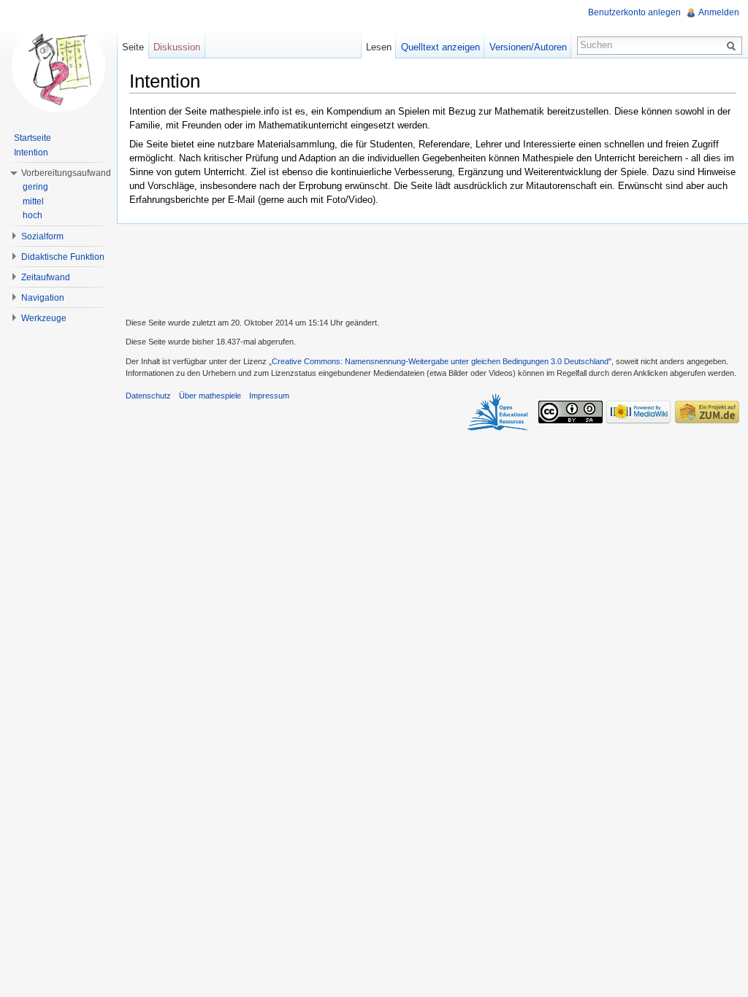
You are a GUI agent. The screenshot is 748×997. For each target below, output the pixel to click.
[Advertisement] (432, 268)
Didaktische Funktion (62, 257)
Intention (31, 152)
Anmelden (718, 12)
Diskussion (176, 47)
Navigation (42, 298)
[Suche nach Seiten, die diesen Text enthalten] (733, 45)
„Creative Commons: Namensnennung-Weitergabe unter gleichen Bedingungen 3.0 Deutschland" (440, 361)
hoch (32, 215)
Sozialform (42, 236)
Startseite (32, 138)
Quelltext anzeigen (440, 47)
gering (35, 187)
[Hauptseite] (58, 65)
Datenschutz (148, 395)
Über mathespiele (210, 395)
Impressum (269, 395)
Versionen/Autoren (528, 47)
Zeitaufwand (45, 277)
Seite (133, 47)
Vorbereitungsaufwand (66, 173)
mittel (33, 201)
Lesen (379, 47)
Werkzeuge (43, 318)
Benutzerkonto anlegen (634, 12)
